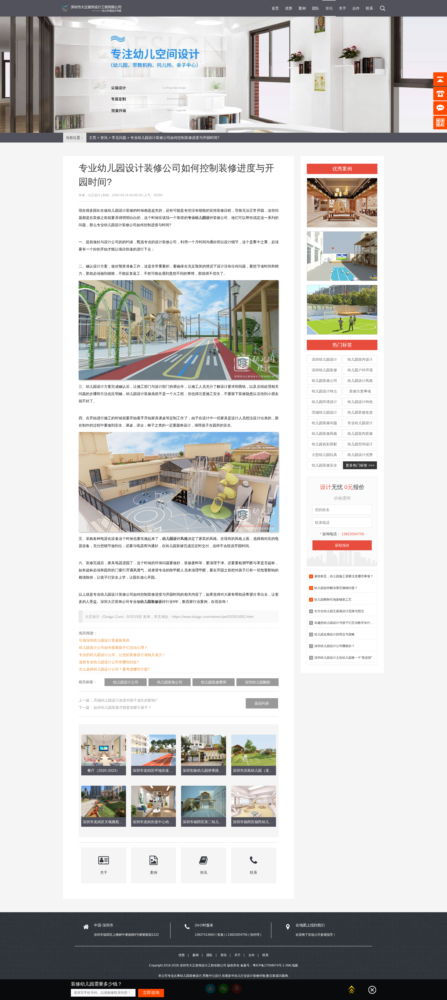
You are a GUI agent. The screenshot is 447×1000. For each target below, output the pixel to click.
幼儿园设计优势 (360, 455)
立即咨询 (151, 992)
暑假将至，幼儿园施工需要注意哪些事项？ (343, 576)
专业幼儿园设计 (360, 423)
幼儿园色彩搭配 (324, 444)
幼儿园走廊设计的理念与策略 (334, 634)
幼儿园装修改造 (360, 412)
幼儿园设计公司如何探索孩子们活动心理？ (113, 647)
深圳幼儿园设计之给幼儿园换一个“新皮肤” (343, 657)
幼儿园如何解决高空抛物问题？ (336, 588)
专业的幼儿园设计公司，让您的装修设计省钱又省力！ (122, 655)
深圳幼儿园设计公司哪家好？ (334, 646)
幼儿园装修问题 (324, 423)
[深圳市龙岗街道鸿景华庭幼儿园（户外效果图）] (342, 307)
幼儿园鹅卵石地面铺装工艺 (333, 599)
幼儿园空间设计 (360, 444)
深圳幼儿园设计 (324, 359)
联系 (369, 8)
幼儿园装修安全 (324, 465)
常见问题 (119, 138)
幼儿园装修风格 (324, 433)
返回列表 (262, 703)
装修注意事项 (360, 391)
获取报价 (342, 545)
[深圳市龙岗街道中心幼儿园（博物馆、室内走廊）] (342, 200)
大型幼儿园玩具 (324, 455)
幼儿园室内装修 (360, 433)
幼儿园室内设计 (360, 359)
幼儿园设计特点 (324, 391)
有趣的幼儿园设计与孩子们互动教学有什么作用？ (348, 623)
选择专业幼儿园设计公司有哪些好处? (109, 662)
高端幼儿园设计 (324, 412)
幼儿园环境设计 (324, 402)
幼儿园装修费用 (213, 682)
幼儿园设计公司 (125, 682)
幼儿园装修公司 (324, 381)
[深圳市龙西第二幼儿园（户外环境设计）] (342, 254)
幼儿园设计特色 (360, 402)
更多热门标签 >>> (360, 465)
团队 (315, 8)
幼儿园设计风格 (360, 381)
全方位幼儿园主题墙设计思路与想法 (339, 611)
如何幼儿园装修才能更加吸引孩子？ (123, 707)
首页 (275, 8)
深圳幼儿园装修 (324, 370)
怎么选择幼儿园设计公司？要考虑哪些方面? (114, 669)
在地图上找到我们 (310, 925)
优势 (288, 8)
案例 (302, 8)
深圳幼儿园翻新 (257, 682)
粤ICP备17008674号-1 (269, 965)
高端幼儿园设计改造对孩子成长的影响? (125, 700)
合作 (356, 8)
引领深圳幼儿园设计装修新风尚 (104, 640)
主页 (92, 138)
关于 (342, 8)
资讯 (329, 8)
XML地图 (291, 965)
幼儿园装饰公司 (169, 682)
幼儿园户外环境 (360, 370)
